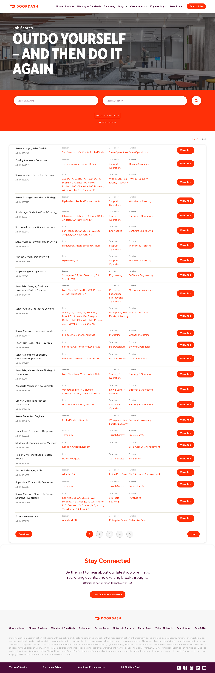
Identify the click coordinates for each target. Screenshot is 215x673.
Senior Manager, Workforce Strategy (35, 197)
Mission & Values (65, 6)
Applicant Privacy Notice (91, 667)
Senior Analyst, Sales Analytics (32, 148)
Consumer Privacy (52, 667)
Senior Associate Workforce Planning (36, 241)
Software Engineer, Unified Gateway (35, 227)
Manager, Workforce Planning (32, 256)
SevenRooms (177, 6)
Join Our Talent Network (107, 594)
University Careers (123, 628)
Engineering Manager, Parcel (31, 271)
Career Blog (144, 628)
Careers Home (17, 628)
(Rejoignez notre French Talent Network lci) (107, 582)
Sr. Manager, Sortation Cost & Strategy (36, 212)
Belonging (109, 6)
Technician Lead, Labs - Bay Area (33, 342)
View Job (185, 150)
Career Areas (137, 6)
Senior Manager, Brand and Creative (35, 331)
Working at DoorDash (89, 6)
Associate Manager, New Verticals (34, 385)
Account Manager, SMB (28, 470)
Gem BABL (200, 628)
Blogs (121, 6)
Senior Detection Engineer (30, 416)
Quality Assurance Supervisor (31, 160)
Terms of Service (18, 667)
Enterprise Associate (26, 516)
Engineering (157, 6)
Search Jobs (196, 6)
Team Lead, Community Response (34, 431)
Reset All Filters (107, 122)
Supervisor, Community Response (34, 482)
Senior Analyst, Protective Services (34, 175)
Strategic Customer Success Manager (36, 442)
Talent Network (164, 628)
